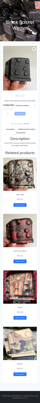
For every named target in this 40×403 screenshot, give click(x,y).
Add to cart (20, 113)
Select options (20, 205)
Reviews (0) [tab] (20, 133)
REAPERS (26, 124)
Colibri (25, 398)
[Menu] (36, 4)
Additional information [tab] (26, 129)
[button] (34, 49)
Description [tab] (10, 129)
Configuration (8, 105)
